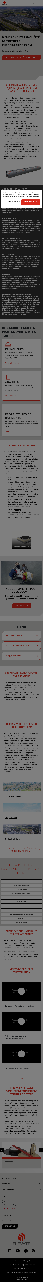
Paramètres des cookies (13, 201)
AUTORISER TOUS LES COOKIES (30, 202)
